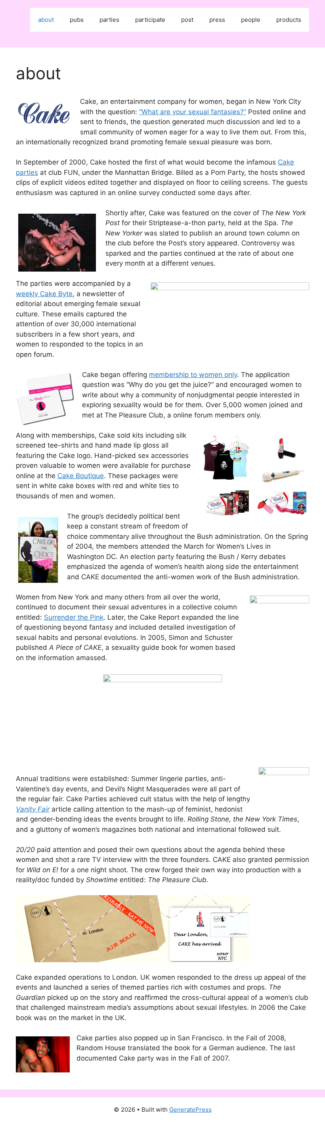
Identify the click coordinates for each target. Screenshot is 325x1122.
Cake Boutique (80, 476)
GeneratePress (190, 1109)
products (288, 19)
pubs (77, 19)
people (250, 19)
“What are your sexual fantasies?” (192, 112)
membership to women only (193, 375)
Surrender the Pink (73, 617)
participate (150, 19)
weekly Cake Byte (44, 294)
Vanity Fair (33, 809)
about (46, 19)
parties (109, 19)
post (187, 19)
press (217, 19)
